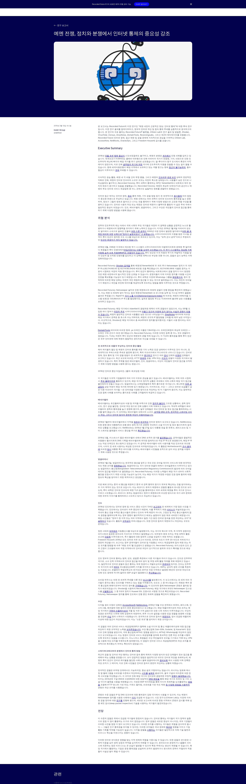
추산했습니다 (155, 573)
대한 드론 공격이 (138, 231)
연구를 (119, 700)
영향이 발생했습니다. (181, 676)
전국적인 (144, 422)
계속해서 (167, 156)
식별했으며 (108, 591)
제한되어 (166, 616)
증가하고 (148, 355)
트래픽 (143, 358)
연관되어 (166, 564)
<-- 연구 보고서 (61, 25)
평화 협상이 (119, 156)
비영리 (178, 355)
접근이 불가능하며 (177, 167)
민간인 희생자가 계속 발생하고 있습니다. (119, 240)
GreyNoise (170, 314)
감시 (166, 355)
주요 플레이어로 (108, 381)
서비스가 (171, 509)
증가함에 (178, 196)
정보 (130, 196)
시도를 (145, 673)
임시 (109, 449)
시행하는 (151, 730)
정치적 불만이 (159, 403)
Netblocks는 (142, 605)
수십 (109, 616)
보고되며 (157, 507)
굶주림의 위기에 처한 (132, 164)
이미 (134, 697)
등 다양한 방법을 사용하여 (178, 685)
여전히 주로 (119, 311)
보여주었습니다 (134, 629)
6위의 (116, 567)
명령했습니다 (120, 466)
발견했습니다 (166, 438)
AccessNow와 (129, 605)
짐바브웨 (164, 660)
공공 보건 (171, 177)
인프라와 (163, 177)
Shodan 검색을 (123, 265)
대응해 (108, 537)
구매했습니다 (141, 585)
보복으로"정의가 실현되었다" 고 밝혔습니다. (134, 234)
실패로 (151, 673)
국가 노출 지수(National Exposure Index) (143, 296)
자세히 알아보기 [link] (142, 4)
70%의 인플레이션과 (118, 611)
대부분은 (113, 531)
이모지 (165, 358)
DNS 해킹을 (154, 679)
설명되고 (102, 521)
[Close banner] (191, 4)
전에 (117, 170)
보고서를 (147, 580)
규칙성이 (127, 521)
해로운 (169, 727)
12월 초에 (109, 156)
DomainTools (104, 330)
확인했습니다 (144, 430)
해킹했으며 (177, 277)
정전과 (137, 422)
